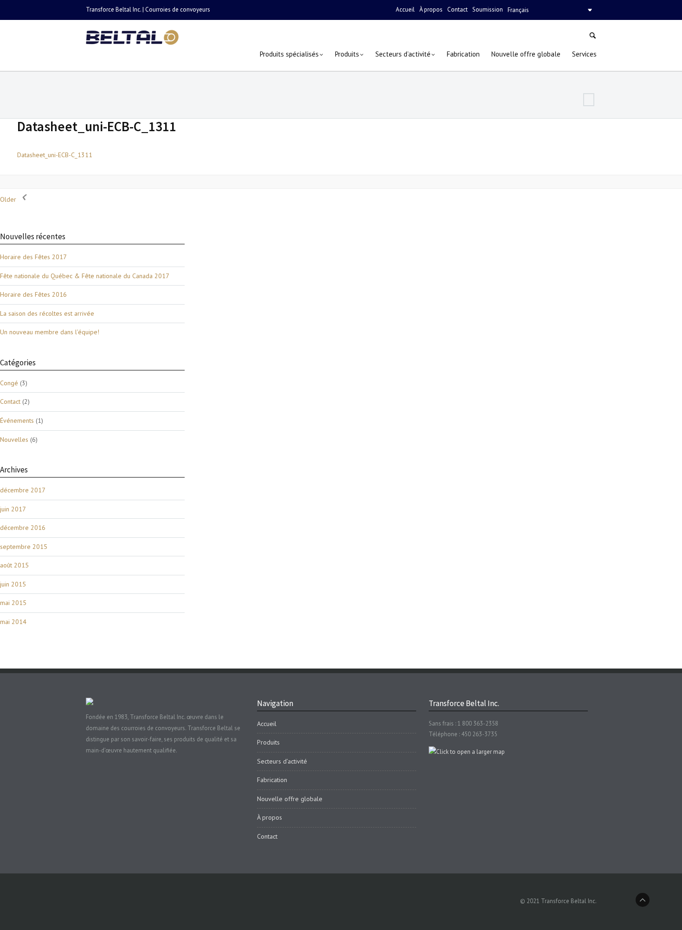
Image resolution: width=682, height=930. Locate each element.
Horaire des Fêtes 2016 (33, 294)
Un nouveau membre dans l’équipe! (49, 332)
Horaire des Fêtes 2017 (33, 257)
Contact (457, 9)
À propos (431, 9)
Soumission (487, 9)
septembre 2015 (23, 546)
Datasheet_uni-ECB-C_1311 (96, 126)
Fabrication (272, 780)
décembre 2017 (22, 490)
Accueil (405, 9)
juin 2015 (13, 584)
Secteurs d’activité (282, 761)
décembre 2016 (22, 527)
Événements (17, 420)
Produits (268, 742)
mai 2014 (13, 622)
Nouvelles (14, 439)
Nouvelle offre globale (289, 799)
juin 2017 (13, 509)
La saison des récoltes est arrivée (47, 313)
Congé (9, 383)
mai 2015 (13, 603)
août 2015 (14, 565)
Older (9, 199)
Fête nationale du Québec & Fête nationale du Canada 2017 (84, 276)
